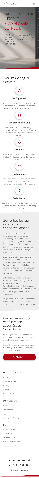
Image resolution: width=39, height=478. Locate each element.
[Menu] (33, 4)
